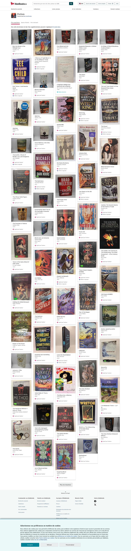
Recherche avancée (16, 9)
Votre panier (21, 512)
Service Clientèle (79, 503)
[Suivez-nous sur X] (95, 504)
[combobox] (51, 3)
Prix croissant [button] (34, 22)
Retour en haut (65, 493)
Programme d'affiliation (43, 503)
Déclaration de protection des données (63, 510)
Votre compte (101, 3)
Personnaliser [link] (70, 545)
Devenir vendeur (115, 9)
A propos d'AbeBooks (61, 501)
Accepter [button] (30, 545)
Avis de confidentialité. (40, 539)
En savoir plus (56, 27)
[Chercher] (71, 3)
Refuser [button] (49, 545)
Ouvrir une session (90, 3)
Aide (117, 3)
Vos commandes (22, 509)
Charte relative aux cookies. (47, 538)
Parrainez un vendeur (42, 506)
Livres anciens (56, 9)
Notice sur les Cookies (61, 518)
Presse (58, 503)
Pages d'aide (78, 501)
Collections (37, 9)
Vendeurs (96, 9)
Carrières (58, 506)
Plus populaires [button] (15, 22)
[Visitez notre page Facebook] (95, 501)
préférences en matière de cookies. (67, 536)
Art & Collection (76, 9)
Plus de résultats (65, 485)
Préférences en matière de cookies (62, 514)
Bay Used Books (28, 16)
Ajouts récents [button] (25, 22)
